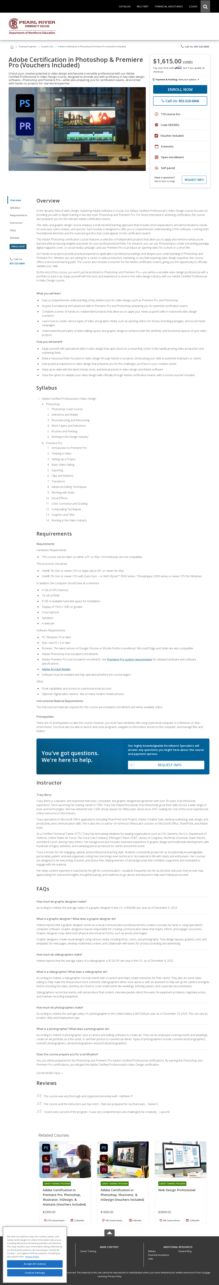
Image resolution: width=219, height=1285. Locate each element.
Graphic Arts (47, 46)
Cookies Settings (35, 1272)
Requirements (18, 215)
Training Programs (27, 46)
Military (152, 1251)
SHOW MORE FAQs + (49, 1073)
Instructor (16, 222)
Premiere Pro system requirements (129, 659)
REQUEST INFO (194, 180)
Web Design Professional (177, 1190)
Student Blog (184, 1251)
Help (150, 1258)
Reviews (15, 237)
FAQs (13, 230)
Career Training (88, 1251)
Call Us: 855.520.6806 (195, 46)
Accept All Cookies (35, 1264)
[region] (35, 1254)
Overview (15, 200)
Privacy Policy (115, 1276)
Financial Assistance (158, 1254)
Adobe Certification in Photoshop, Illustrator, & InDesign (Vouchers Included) (122, 1195)
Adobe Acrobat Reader (56, 669)
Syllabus (15, 207)
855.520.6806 (17, 263)
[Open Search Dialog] (205, 6)
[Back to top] (109, 1246)
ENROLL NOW (180, 89)
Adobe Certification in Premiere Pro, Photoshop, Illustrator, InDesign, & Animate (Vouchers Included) (64, 1197)
